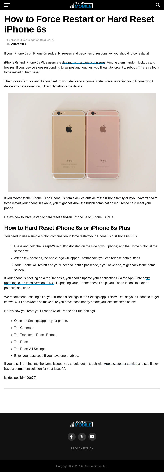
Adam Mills (18, 43)
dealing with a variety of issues (83, 62)
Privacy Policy (82, 448)
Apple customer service (120, 363)
